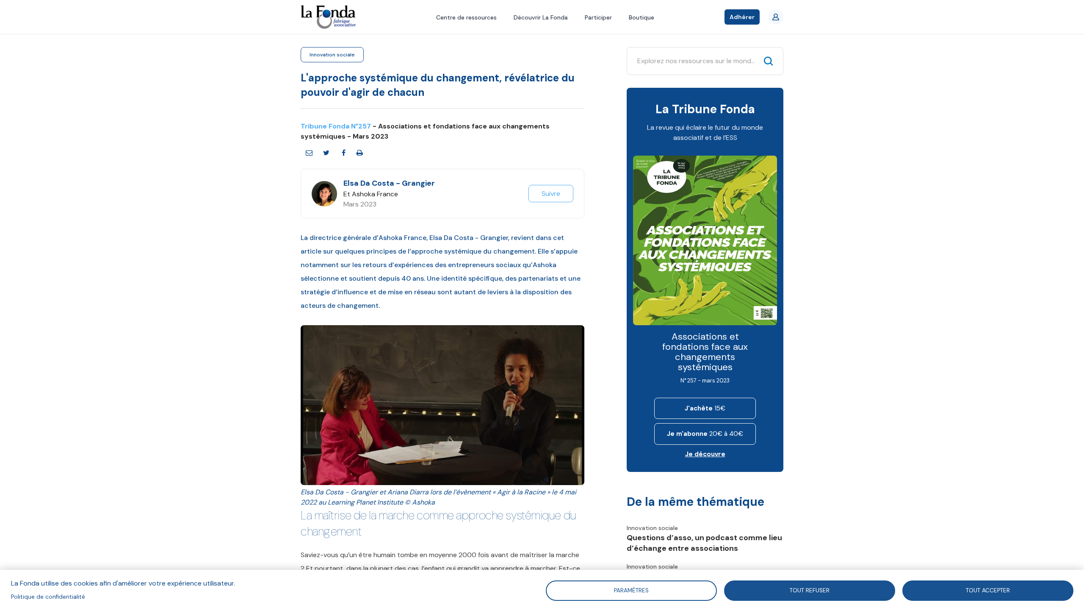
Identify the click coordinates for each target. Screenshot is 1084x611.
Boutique (641, 17)
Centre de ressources (466, 17)
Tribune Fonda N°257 (336, 126)
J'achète (705, 408)
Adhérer (742, 17)
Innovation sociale (332, 54)
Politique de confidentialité (48, 596)
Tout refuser (810, 590)
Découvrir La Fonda (541, 17)
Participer (598, 17)
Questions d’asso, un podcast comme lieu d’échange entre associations (704, 543)
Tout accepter (988, 590)
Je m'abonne (705, 434)
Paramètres (631, 590)
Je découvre (705, 454)
